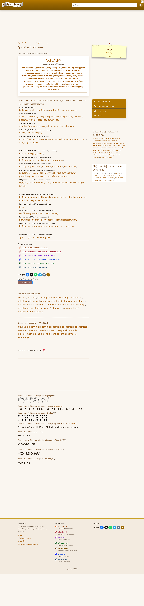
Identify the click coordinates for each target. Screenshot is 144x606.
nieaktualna (24, 304)
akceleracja (71, 330)
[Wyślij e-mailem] (44, 274)
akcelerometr (25, 333)
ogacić (95, 152)
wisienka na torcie (103, 178)
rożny (104, 148)
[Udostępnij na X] (31, 274)
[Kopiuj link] (48, 274)
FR (106, 173)
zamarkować (97, 148)
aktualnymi (47, 300)
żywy (49, 68)
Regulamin (21, 541)
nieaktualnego (78, 304)
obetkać (100, 152)
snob (94, 150)
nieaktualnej (50, 304)
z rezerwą (96, 157)
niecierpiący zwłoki (31, 81)
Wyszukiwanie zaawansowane (106, 106)
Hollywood (102, 145)
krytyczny (39, 84)
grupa (117, 178)
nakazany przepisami (71, 84)
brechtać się (107, 141)
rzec (116, 141)
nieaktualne (37, 304)
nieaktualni (23, 311)
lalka (95, 178)
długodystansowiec (106, 157)
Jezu (103, 173)
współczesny (66, 76)
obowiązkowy (61, 78)
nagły (51, 76)
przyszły (38, 73)
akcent (36, 333)
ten (23, 68)
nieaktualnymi (71, 308)
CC (99, 173)
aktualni (58, 300)
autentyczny (77, 73)
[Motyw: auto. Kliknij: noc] (141, 5)
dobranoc (96, 180)
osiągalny (79, 86)
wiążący (57, 76)
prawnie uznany (73, 78)
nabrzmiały (53, 73)
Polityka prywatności (25, 538)
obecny (61, 73)
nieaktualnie (36, 311)
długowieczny (108, 152)
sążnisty (116, 152)
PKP (113, 173)
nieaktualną (64, 304)
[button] (42, 350)
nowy (75, 76)
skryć (119, 150)
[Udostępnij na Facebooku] (27, 274)
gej (116, 173)
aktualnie (67, 300)
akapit (61, 330)
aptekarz (107, 138)
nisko (111, 180)
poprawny (30, 84)
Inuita (119, 173)
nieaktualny (79, 300)
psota (122, 148)
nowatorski (26, 76)
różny (123, 145)
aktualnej (42, 297)
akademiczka (82, 326)
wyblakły (106, 150)
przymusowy (41, 68)
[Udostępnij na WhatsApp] (36, 274)
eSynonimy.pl (22, 43)
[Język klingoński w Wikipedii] (65, 440)
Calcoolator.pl (57, 406)
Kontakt (100, 115)
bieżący (80, 81)
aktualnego (63, 297)
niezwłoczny (45, 81)
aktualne (31, 297)
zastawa (99, 150)
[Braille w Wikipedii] (54, 413)
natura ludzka (104, 180)
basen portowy (98, 141)
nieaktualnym (41, 308)
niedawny (54, 70)
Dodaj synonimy (26, 282)
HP (101, 173)
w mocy (54, 126)
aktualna (22, 297)
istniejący (78, 68)
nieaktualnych (56, 308)
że (93, 173)
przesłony (103, 155)
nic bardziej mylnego (107, 175)
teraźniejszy (65, 81)
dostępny (35, 76)
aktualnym (23, 300)
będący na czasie (40, 86)
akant (54, 330)
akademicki (55, 326)
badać (117, 148)
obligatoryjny (48, 84)
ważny (50, 89)
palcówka (118, 175)
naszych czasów (34, 226)
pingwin (95, 138)
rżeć (113, 141)
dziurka (109, 143)
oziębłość (110, 145)
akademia (32, 326)
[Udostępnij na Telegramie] (40, 274)
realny (45, 73)
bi (108, 173)
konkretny (44, 76)
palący (73, 81)
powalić (116, 180)
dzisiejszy (51, 78)
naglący (68, 73)
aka (19, 326)
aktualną (52, 297)
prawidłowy (28, 86)
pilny (72, 68)
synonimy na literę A (34, 43)
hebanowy (96, 155)
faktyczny (58, 84)
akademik (23, 330)
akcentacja (71, 333)
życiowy (34, 70)
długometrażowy (118, 143)
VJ (110, 173)
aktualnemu (76, 297)
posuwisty (117, 145)
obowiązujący (43, 70)
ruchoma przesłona (113, 155)
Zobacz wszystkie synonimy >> (117, 57)
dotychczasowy (64, 70)
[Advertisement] (72, 25)
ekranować (113, 150)
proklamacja (97, 143)
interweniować (115, 138)
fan (96, 173)
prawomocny (53, 86)
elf (99, 175)
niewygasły (55, 81)
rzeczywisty (56, 68)
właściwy (63, 86)
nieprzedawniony (40, 78)
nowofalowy (30, 68)
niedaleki (71, 86)
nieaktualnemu (25, 308)
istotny (56, 89)
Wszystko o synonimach (104, 101)
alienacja (96, 145)
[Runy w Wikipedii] (55, 459)
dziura (122, 178)
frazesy (104, 143)
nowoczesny (29, 73)
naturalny (66, 68)
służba (101, 138)
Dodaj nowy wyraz (103, 111)
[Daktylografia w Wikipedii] (54, 395)
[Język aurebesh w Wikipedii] (63, 449)
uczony (112, 178)
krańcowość (110, 148)
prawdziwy (76, 70)
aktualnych (34, 300)
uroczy (95, 175)
